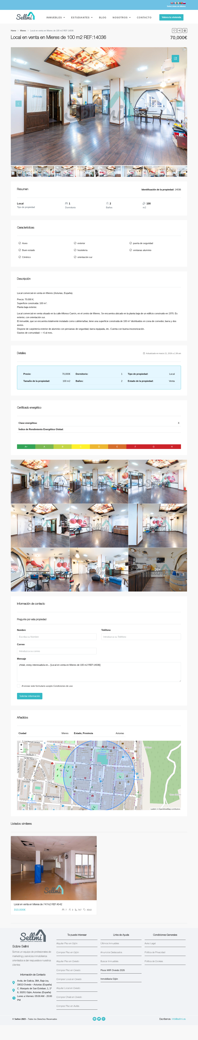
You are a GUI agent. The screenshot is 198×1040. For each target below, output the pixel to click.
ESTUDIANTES (80, 17)
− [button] (21, 749)
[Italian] (178, 3)
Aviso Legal (150, 943)
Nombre (21, 630)
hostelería (82, 250)
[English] (171, 3)
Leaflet (153, 809)
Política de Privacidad (155, 952)
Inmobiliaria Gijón (109, 979)
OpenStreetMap (165, 809)
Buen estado (28, 250)
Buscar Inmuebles (109, 961)
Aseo (24, 243)
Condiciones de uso (63, 686)
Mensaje (21, 658)
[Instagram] (103, 1019)
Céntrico (26, 257)
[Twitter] (99, 1019)
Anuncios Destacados (111, 952)
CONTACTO (144, 17)
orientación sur (84, 257)
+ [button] (21, 745)
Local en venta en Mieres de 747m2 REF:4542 (38, 904)
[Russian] (184, 3)
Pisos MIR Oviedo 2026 (113, 970)
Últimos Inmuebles (110, 943)
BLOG (103, 17)
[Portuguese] (181, 3)
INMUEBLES (54, 17)
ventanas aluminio (142, 250)
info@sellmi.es (179, 1019)
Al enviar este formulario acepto (47, 686)
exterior (81, 243)
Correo (21, 644)
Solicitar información (29, 696)
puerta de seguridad (143, 243)
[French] (175, 3)
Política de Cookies (154, 961)
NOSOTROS (120, 17)
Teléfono (106, 630)
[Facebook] (94, 1019)
